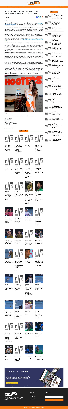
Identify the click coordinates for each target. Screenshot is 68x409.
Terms (31, 394)
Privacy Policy (32, 396)
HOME (6, 7)
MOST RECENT (13, 7)
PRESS (19, 7)
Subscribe (54, 400)
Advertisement (33, 398)
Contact (31, 399)
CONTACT (24, 7)
